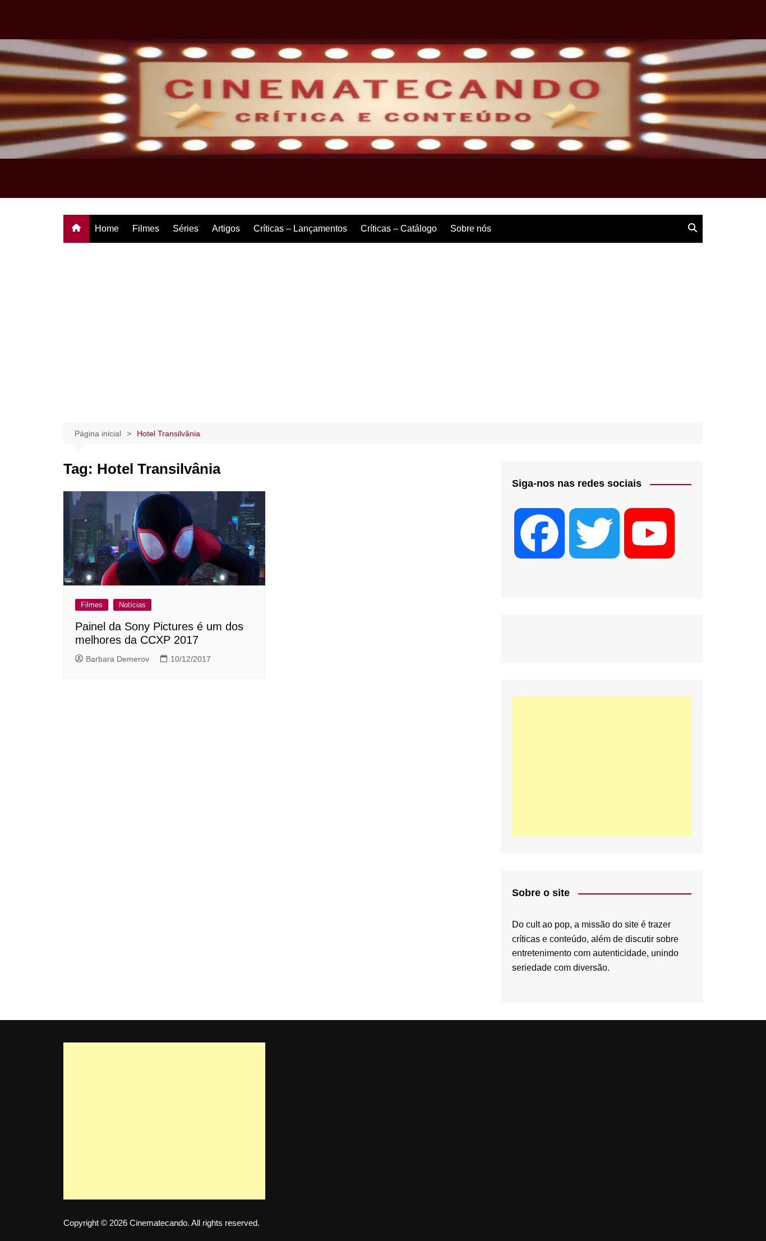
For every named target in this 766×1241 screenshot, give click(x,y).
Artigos (226, 228)
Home (107, 228)
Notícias (132, 605)
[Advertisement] (383, 326)
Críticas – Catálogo (399, 228)
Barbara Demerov (117, 658)
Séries (186, 228)
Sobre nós (470, 228)
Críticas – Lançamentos (300, 228)
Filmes (145, 228)
